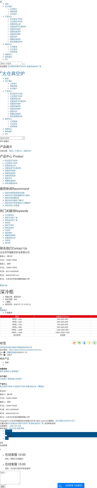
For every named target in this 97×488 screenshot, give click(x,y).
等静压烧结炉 (15, 39)
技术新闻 (13, 51)
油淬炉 (7, 240)
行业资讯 (13, 49)
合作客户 (13, 14)
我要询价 (3, 310)
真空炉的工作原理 (12, 205)
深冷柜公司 (27, 347)
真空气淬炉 (9, 225)
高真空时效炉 (15, 34)
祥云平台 (12, 428)
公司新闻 (13, 46)
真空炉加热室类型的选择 (15, 192)
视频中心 (8, 54)
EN (6, 59)
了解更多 (40, 386)
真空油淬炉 (9, 227)
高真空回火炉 (15, 24)
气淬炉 (7, 230)
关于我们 (8, 6)
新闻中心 (8, 44)
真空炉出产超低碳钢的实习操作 (17, 195)
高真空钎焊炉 (15, 29)
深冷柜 (7, 242)
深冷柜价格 (9, 347)
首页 (7, 4)
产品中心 (8, 16)
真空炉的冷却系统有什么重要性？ (18, 203)
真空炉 (7, 222)
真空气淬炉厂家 (22, 66)
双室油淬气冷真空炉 (18, 26)
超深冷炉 (13, 36)
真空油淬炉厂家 (35, 66)
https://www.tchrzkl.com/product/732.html (25, 349)
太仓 (19, 425)
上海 (11, 425)
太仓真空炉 (12, 66)
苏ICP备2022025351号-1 (65, 420)
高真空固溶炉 (15, 31)
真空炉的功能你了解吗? (14, 200)
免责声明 (20, 428)
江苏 (15, 425)
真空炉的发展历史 (12, 197)
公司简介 (13, 9)
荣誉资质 (13, 11)
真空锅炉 (8, 232)
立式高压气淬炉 (16, 21)
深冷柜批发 (18, 347)
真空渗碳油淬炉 (16, 41)
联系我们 (8, 56)
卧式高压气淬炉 (16, 19)
